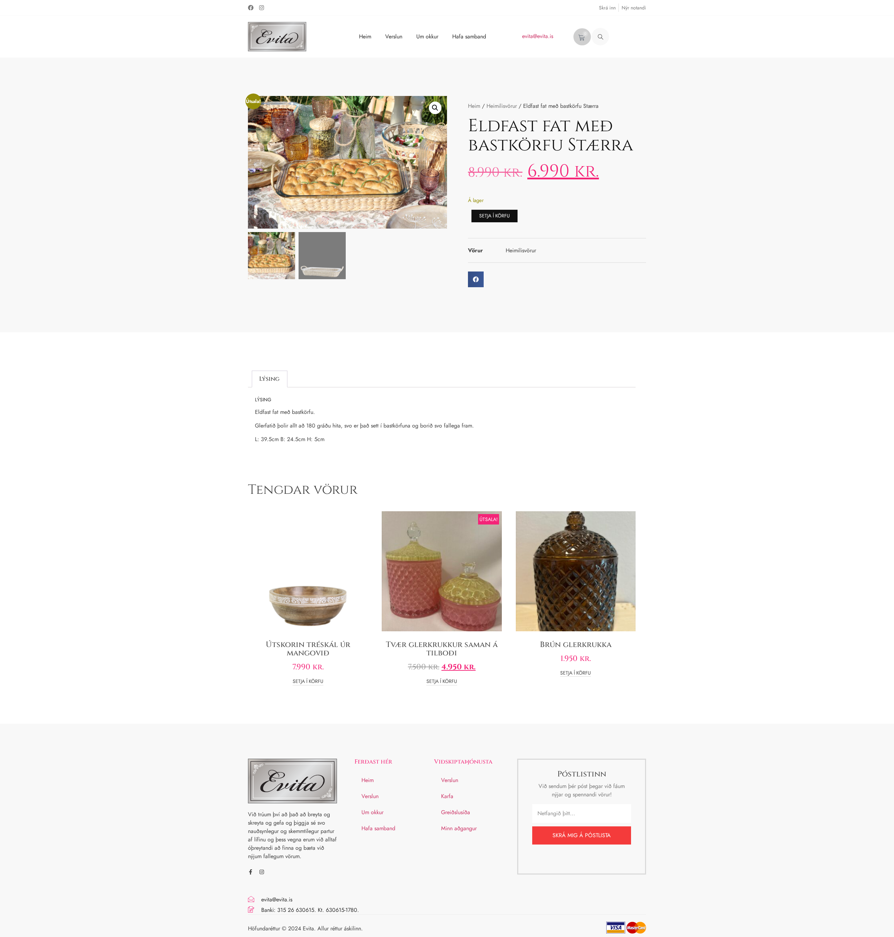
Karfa (447, 796)
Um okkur (427, 36)
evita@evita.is (537, 36)
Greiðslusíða (455, 812)
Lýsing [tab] (269, 379)
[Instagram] (261, 7)
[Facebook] (251, 7)
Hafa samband (469, 36)
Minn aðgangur (459, 828)
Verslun (393, 36)
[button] (600, 36)
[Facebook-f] (250, 872)
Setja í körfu (494, 215)
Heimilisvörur (501, 106)
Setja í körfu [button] (308, 682)
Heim (365, 36)
